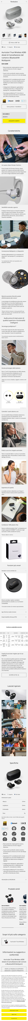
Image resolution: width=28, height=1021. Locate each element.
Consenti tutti (14, 1018)
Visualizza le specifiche (8, 879)
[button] (4, 35)
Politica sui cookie (20, 1001)
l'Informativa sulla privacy (6, 1002)
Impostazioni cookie (14, 1010)
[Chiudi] (26, 973)
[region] (14, 996)
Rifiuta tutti (14, 1014)
